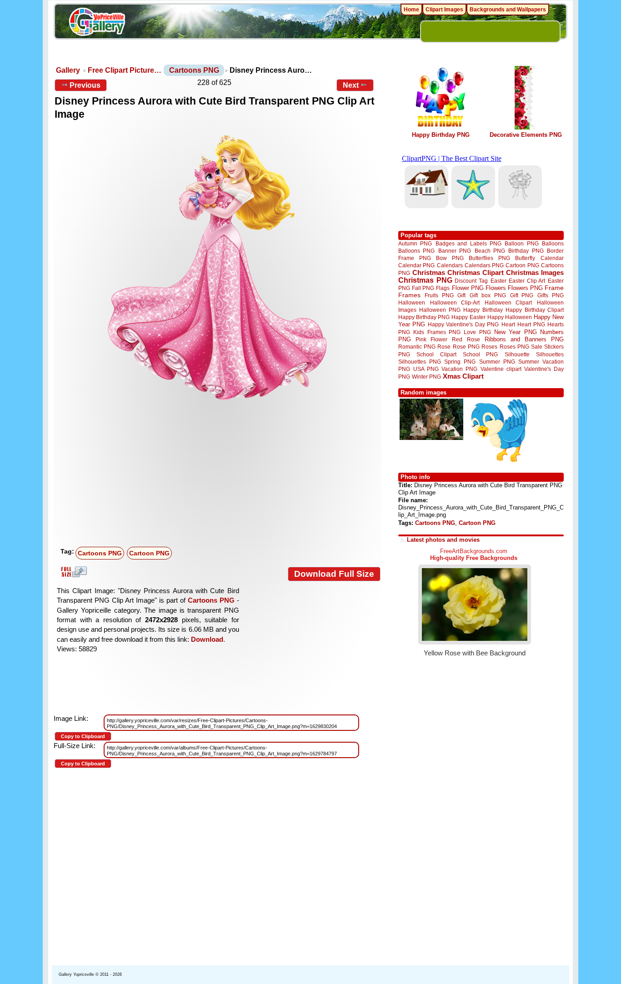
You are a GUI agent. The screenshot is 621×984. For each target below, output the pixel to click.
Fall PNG (423, 288)
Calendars (450, 265)
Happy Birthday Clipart (535, 310)
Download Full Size (334, 574)
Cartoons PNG (194, 70)
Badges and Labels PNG (468, 243)
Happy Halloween (509, 317)
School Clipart (436, 354)
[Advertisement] (220, 475)
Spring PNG (460, 362)
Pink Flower (431, 339)
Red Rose (466, 339)
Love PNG (477, 332)
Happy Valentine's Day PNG (463, 324)
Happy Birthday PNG (441, 134)
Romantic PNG (417, 347)
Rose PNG (466, 347)
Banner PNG (454, 251)
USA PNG (426, 369)
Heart (508, 324)
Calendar (552, 258)
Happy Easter (468, 317)
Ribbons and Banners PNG (524, 339)
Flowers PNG (525, 288)
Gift (461, 295)
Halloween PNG (439, 310)
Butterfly (525, 258)
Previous (85, 85)
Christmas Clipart (475, 272)
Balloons (553, 243)
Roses (489, 347)
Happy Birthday (482, 310)
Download (207, 639)
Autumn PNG (415, 243)
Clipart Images (444, 9)
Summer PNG (497, 362)
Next (351, 85)
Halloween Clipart (508, 302)
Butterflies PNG (489, 258)
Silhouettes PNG (419, 362)
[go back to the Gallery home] (97, 23)
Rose (444, 347)
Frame (554, 288)
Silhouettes (550, 354)
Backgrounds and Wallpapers (508, 9)
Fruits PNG (439, 295)
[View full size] (217, 266)
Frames (409, 295)
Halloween (411, 302)
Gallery (68, 70)
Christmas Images (535, 272)
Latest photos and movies (443, 539)
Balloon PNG (521, 243)
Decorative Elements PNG (526, 134)
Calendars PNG (484, 265)
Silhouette (517, 354)
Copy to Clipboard (83, 736)
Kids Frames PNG (437, 332)
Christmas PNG (425, 280)
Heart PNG (531, 324)
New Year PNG (515, 332)
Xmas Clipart (463, 376)
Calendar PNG (416, 265)
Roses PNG (514, 347)
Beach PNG (490, 251)
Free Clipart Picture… (124, 70)
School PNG (480, 354)
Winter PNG (426, 377)
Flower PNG (468, 288)
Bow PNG (450, 258)
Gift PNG (522, 295)
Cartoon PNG (149, 553)
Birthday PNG (525, 251)
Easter (498, 281)
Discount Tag (471, 281)
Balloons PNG (416, 251)
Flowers (496, 288)
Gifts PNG (550, 295)
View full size (72, 572)
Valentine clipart (501, 369)
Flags (443, 288)
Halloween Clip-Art (455, 302)
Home (411, 9)
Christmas (428, 272)
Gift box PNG (488, 295)
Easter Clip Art (527, 281)
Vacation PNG (459, 369)
